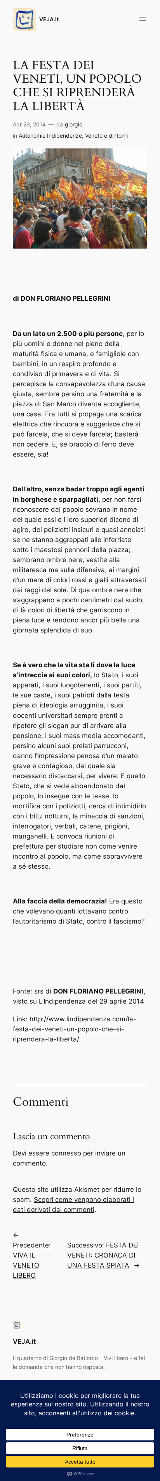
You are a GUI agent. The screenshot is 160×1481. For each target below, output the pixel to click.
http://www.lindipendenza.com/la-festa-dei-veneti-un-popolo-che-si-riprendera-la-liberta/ (74, 1029)
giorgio (73, 124)
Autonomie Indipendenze (50, 135)
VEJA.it (49, 19)
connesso (66, 1153)
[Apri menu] (142, 19)
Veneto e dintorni (106, 135)
